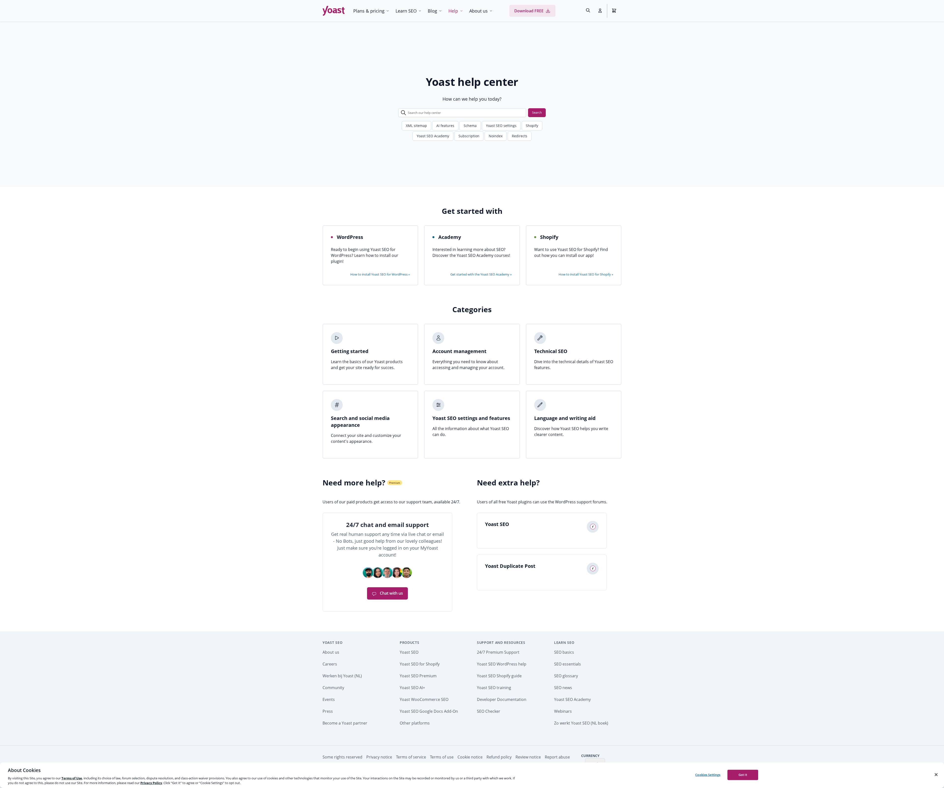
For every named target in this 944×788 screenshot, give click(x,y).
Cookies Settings (707, 775)
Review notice (528, 757)
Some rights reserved (342, 757)
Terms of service (411, 757)
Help (453, 11)
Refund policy (499, 757)
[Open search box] (588, 11)
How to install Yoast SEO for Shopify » (586, 274)
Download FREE (529, 11)
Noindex (495, 136)
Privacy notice (379, 757)
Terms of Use (71, 778)
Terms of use (442, 757)
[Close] (936, 774)
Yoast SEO (332, 642)
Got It (742, 775)
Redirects (519, 136)
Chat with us (391, 593)
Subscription (468, 136)
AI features (445, 125)
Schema (470, 125)
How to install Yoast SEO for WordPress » (380, 274)
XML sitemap (416, 125)
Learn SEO (406, 11)
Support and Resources (501, 642)
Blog (432, 11)
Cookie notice (470, 757)
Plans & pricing (368, 11)
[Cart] (614, 11)
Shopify (532, 125)
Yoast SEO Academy (433, 136)
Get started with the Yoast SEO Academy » (481, 274)
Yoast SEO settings (501, 125)
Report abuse (557, 757)
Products (409, 642)
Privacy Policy (151, 783)
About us (478, 11)
